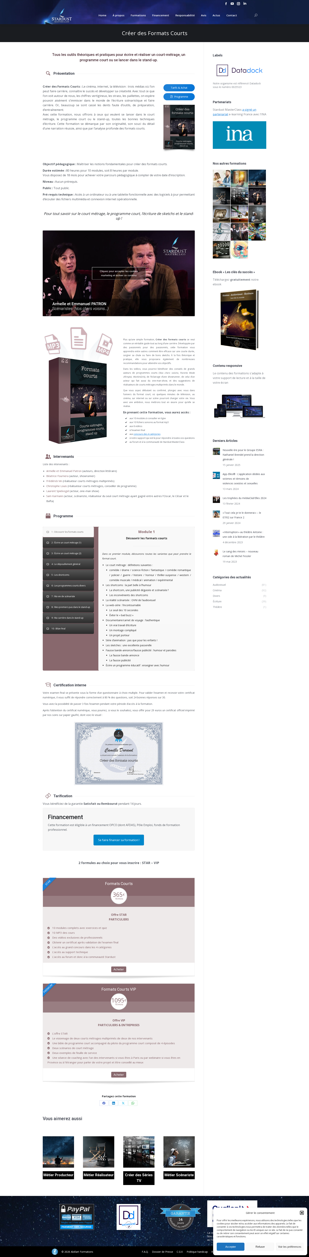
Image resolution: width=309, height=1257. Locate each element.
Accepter (230, 1246)
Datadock (255, 83)
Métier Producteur (58, 1175)
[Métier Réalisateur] (222, 196)
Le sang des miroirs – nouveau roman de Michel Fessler (240, 554)
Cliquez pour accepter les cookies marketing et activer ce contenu (119, 273)
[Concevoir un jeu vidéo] (222, 179)
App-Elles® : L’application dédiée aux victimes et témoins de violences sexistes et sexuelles (244, 478)
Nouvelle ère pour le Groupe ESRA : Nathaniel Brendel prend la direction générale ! (243, 454)
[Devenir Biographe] (240, 214)
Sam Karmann (54, 496)
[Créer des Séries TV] (240, 196)
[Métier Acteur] (240, 232)
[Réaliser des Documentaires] (257, 232)
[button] (302, 1213)
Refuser (260, 1246)
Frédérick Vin (54, 481)
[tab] (68, 532)
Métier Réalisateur (99, 1175)
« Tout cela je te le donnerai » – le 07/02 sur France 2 (242, 515)
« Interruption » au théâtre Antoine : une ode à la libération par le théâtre (244, 534)
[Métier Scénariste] (257, 214)
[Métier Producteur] (257, 179)
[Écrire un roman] (222, 214)
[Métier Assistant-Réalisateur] (222, 250)
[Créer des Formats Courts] (257, 196)
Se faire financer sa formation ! (118, 840)
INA (263, 114)
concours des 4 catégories (147, 434)
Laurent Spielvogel (57, 491)
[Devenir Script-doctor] (222, 232)
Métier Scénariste (179, 1175)
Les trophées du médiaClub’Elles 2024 (244, 498)
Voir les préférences (289, 1246)
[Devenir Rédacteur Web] (240, 250)
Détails (63, 1152)
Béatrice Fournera (57, 476)
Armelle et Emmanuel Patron (64, 471)
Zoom (54, 1152)
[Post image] (216, 451)
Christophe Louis (56, 486)
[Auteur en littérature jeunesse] (240, 179)
